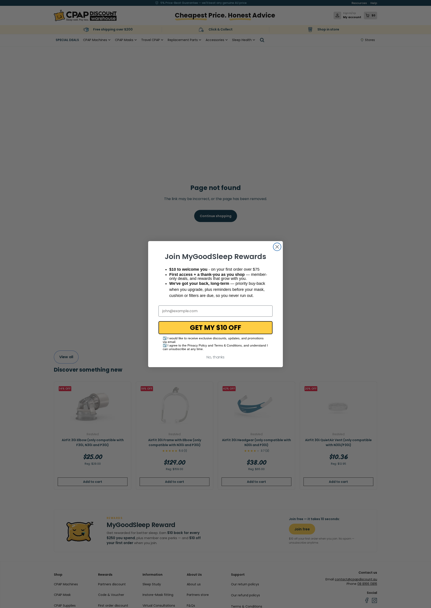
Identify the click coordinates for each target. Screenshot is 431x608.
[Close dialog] (277, 247)
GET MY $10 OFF (215, 327)
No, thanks (215, 357)
